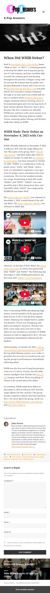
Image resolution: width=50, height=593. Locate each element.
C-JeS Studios (16, 457)
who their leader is (16, 405)
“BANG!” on (30, 278)
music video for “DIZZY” (19, 197)
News (6, 457)
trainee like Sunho (34, 97)
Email (7, 522)
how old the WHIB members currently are (23, 401)
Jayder (41, 457)
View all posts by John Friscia (22, 446)
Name (7, 512)
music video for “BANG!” (29, 203)
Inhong (31, 457)
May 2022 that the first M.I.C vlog (21, 88)
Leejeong (13, 459)
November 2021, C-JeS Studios (24, 64)
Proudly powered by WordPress (27, 583)
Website (7, 532)
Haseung (25, 457)
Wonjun (31, 459)
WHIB (25, 459)
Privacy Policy (9, 583)
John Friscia (28, 454)
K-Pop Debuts (40, 454)
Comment (9, 481)
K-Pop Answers (14, 18)
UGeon (20, 459)
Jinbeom (7, 459)
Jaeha (37, 457)
